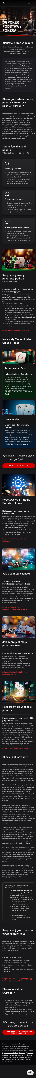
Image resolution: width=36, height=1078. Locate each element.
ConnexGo (15, 1059)
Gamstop (22, 1053)
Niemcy (6, 1055)
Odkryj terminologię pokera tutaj (15, 748)
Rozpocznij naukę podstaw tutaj (14, 330)
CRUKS (5, 1057)
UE (3, 1059)
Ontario (8, 1059)
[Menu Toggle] (32, 3)
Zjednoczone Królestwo (10, 1053)
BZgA (16, 1055)
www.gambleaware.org (21, 1046)
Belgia (22, 1057)
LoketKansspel (13, 1057)
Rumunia (30, 1053)
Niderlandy (29, 1055)
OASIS (12, 1055)
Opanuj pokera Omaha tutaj (15, 445)
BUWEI (20, 1055)
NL (26, 1057)
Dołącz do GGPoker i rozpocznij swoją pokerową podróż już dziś (17, 980)
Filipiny (28, 1059)
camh (21, 1059)
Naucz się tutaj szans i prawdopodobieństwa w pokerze (14, 608)
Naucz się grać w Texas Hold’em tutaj (17, 393)
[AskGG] (30, 1072)
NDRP (5, 1062)
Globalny (12, 1062)
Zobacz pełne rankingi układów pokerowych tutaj (14, 673)
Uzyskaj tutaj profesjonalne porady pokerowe (15, 540)
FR (28, 1057)
